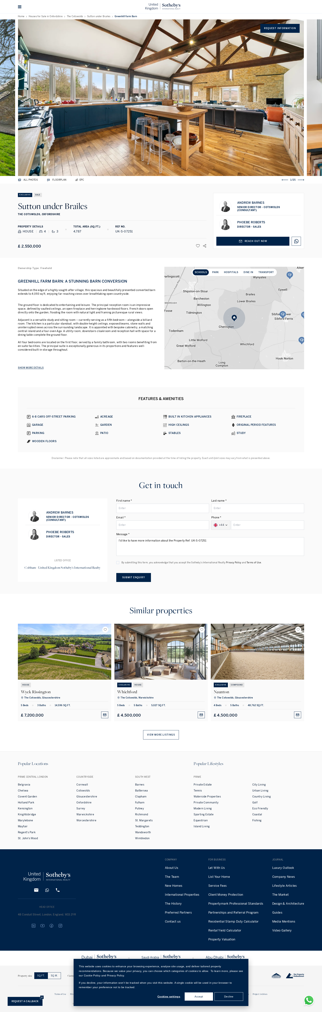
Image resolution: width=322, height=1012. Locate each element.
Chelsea (23, 790)
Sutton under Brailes (99, 16)
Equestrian (201, 820)
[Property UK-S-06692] (257, 652)
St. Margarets (144, 820)
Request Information (280, 28)
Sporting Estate (204, 814)
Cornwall (82, 784)
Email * (121, 517)
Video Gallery (282, 930)
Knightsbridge (27, 814)
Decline (228, 996)
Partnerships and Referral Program (233, 912)
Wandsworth (143, 832)
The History (173, 903)
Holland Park (26, 802)
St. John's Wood (28, 838)
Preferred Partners (178, 912)
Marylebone (25, 820)
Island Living (202, 826)
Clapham (141, 796)
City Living (259, 784)
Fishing (257, 820)
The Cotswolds (75, 16)
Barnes (139, 784)
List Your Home (219, 877)
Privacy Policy (233, 562)
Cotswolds (83, 790)
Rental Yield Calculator (224, 930)
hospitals (231, 272)
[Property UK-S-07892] (64, 652)
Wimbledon (142, 838)
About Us (171, 868)
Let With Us (216, 868)
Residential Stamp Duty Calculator (233, 921)
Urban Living (260, 790)
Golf (255, 802)
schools (201, 272)
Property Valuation (221, 939)
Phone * (216, 517)
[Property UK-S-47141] (161, 652)
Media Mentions (283, 921)
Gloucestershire (86, 796)
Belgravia (24, 784)
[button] (20, 6)
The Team (172, 877)
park (215, 272)
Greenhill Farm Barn (126, 16)
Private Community (206, 802)
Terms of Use (254, 562)
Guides (277, 912)
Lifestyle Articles (284, 885)
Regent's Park (27, 832)
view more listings (161, 735)
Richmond (141, 814)
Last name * (219, 500)
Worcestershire (86, 820)
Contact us (173, 921)
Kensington (25, 808)
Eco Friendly (260, 808)
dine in (248, 272)
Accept (199, 996)
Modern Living (203, 808)
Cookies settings (168, 996)
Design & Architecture (288, 903)
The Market (280, 894)
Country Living (261, 796)
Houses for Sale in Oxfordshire (46, 16)
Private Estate (203, 784)
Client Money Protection (225, 894)
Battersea (141, 790)
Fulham (139, 802)
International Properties (182, 894)
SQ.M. (54, 975)
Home (21, 16)
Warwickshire (85, 814)
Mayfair (23, 826)
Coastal (257, 814)
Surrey (80, 808)
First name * (124, 500)
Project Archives (260, 994)
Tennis (198, 790)
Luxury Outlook (283, 868)
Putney (139, 808)
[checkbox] (117, 562)
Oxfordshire (83, 802)
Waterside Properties (207, 796)
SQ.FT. (41, 975)
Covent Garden (27, 796)
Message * (123, 534)
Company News (283, 877)
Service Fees (217, 885)
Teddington (142, 826)
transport (266, 272)
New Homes (173, 885)
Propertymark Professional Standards (235, 903)
